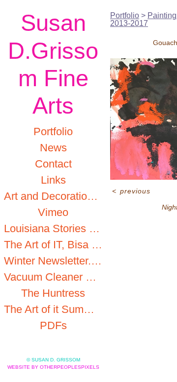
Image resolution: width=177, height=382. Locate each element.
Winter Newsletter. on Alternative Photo (53, 261)
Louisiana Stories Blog (53, 228)
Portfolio (53, 131)
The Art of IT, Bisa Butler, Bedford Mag (53, 245)
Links (53, 180)
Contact (53, 164)
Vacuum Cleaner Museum (53, 277)
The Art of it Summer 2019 (53, 309)
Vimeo (53, 212)
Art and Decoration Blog (53, 196)
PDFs (53, 325)
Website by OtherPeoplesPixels (53, 367)
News (53, 148)
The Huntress (53, 293)
